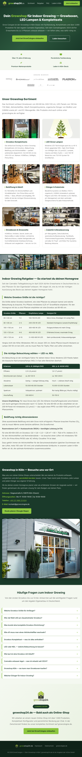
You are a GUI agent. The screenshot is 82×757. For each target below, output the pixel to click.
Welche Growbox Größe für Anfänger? (19, 611)
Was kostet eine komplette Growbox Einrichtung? (24, 625)
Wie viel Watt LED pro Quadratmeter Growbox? (23, 618)
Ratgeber (40, 3)
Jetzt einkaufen (72, 3)
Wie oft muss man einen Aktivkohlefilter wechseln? (25, 632)
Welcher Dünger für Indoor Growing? (19, 676)
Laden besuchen (59, 38)
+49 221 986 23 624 (18, 500)
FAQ (47, 3)
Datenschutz (49, 746)
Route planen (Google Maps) (17, 511)
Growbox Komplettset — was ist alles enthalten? (24, 639)
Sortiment (31, 3)
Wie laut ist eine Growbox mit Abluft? (19, 654)
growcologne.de (61, 746)
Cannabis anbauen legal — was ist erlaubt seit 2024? (26, 661)
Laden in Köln (56, 3)
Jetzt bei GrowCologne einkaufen (30, 38)
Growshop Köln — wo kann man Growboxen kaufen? (25, 668)
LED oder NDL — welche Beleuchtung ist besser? (24, 647)
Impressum (38, 746)
